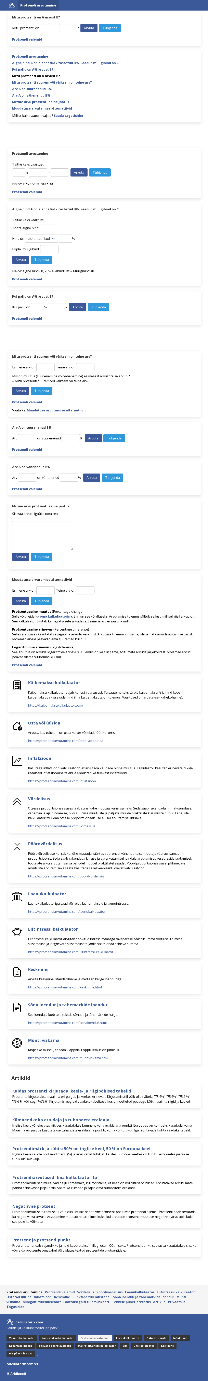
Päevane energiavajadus (55, 1346)
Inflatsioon (39, 758)
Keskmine (38, 969)
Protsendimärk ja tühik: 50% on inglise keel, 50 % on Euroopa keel (81, 1148)
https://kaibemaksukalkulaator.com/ (55, 705)
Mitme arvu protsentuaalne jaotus (40, 102)
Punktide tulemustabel (91, 1297)
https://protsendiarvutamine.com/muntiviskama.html (68, 1058)
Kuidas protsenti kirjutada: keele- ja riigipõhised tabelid (71, 1091)
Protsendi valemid (27, 39)
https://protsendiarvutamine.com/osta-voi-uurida (65, 740)
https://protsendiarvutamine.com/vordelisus (61, 826)
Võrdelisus (39, 798)
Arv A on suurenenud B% (32, 89)
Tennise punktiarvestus (131, 1302)
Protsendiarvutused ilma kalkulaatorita (54, 1177)
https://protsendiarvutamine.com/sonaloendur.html (67, 1022)
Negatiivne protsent (33, 1206)
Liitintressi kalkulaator (53, 929)
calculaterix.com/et (22, 1364)
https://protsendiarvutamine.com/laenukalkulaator (67, 911)
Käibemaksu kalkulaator (54, 682)
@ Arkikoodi (16, 1373)
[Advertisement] (105, 136)
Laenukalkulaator (47, 894)
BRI (125, 1346)
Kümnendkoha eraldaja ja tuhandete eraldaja (60, 1120)
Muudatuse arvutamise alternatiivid (42, 108)
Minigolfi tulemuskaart (42, 1302)
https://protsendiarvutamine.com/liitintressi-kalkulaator (70, 952)
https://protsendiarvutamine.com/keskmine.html (65, 987)
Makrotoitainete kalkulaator (97, 1346)
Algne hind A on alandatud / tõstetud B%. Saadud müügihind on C (65, 63)
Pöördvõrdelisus (45, 843)
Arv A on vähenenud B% (31, 95)
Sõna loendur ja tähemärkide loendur (68, 1004)
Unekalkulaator (144, 1346)
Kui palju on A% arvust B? (32, 69)
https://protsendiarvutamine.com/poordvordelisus (66, 876)
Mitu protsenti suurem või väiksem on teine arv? (52, 82)
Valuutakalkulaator (22, 1338)
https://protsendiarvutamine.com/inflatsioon (62, 781)
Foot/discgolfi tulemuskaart (86, 1302)
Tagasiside (15, 1307)
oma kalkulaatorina (56, 616)
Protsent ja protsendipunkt (41, 1240)
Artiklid (159, 1302)
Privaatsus (176, 1302)
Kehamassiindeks (20, 1346)
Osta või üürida (44, 723)
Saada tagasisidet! (69, 115)
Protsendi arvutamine (38, 5)
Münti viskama (44, 1040)
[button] (196, 5)
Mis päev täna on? (20, 1353)
